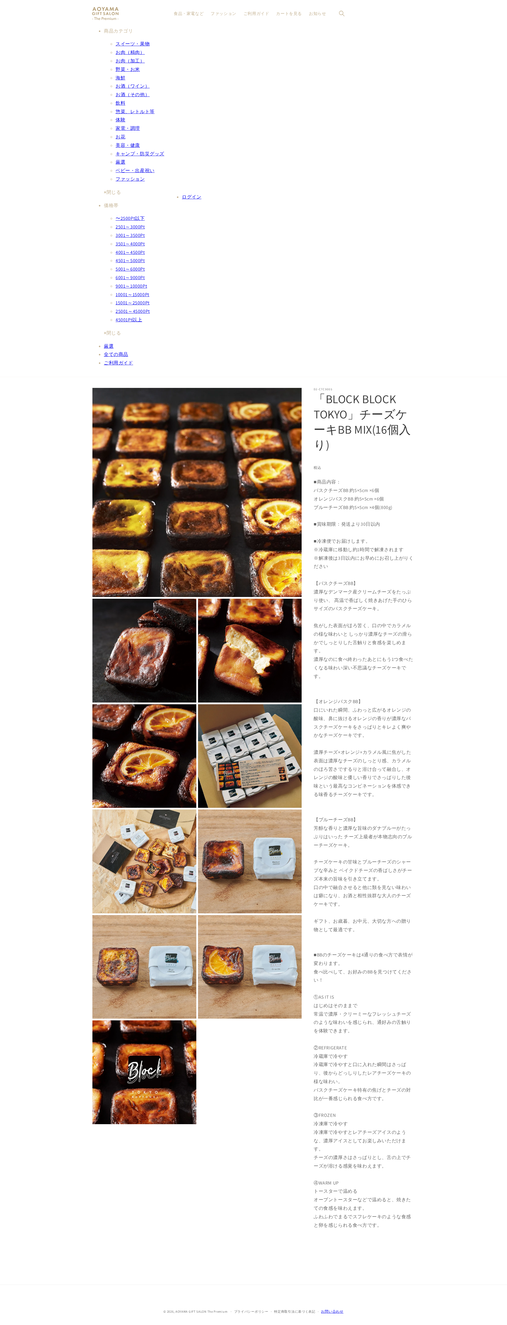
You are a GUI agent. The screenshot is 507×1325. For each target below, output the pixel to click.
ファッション (130, 179)
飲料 (120, 103)
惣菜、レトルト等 (135, 111)
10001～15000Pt (132, 294)
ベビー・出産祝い (135, 170)
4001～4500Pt (130, 252)
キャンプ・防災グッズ (140, 154)
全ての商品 (116, 354)
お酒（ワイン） (133, 86)
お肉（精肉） (130, 52)
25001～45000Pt (133, 311)
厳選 (120, 162)
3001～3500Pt (130, 235)
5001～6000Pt (130, 269)
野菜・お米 (128, 69)
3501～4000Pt (130, 244)
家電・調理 (128, 128)
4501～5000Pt (130, 260)
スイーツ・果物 (133, 44)
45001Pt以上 (129, 320)
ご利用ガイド (118, 363)
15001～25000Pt (133, 303)
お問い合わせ (332, 1311)
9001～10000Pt (131, 286)
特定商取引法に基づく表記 (294, 1311)
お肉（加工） (130, 61)
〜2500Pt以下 (130, 218)
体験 (120, 120)
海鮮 (120, 78)
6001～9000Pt (130, 277)
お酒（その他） (133, 94)
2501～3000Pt (130, 227)
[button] (341, 13)
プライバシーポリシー (251, 1311)
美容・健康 (128, 145)
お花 (120, 137)
